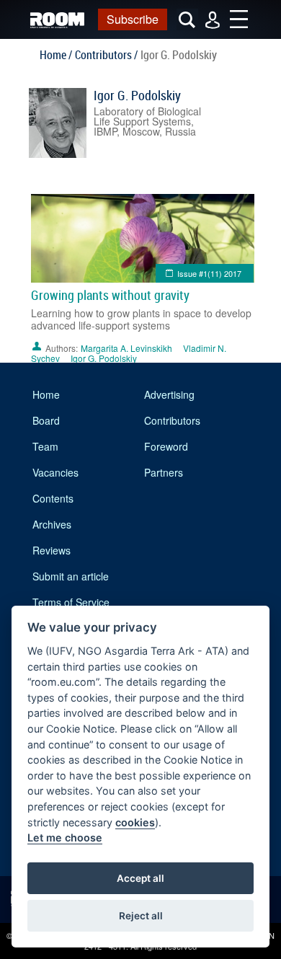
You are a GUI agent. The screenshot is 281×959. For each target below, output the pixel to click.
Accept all (140, 878)
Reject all (141, 916)
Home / (56, 55)
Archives (51, 524)
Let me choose (64, 837)
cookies (135, 822)
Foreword (166, 446)
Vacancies (55, 472)
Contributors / (106, 55)
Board (46, 420)
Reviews (51, 550)
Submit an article (70, 576)
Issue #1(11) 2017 (209, 273)
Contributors (172, 420)
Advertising (169, 394)
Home (46, 394)
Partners (163, 472)
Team (45, 446)
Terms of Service (71, 602)
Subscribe (133, 19)
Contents (52, 498)
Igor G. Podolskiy (137, 95)
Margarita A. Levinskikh (126, 348)
